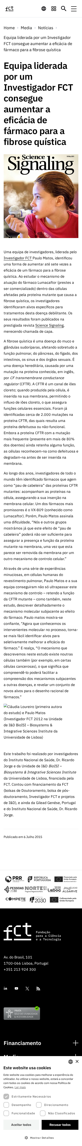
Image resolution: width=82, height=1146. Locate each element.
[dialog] (41, 1101)
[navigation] (44, 9)
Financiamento (22, 1043)
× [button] (77, 1061)
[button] (41, 1138)
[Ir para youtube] (16, 988)
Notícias (45, 27)
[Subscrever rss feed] (38, 989)
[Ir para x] (27, 989)
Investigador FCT (18, 258)
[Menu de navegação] (74, 9)
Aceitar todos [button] (21, 1125)
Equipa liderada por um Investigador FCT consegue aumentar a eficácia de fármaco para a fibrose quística (38, 43)
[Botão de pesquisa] (64, 9)
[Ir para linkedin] (5, 988)
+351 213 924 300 (20, 969)
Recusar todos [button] (60, 1125)
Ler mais (20, 1087)
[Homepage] (14, 8)
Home (9, 27)
